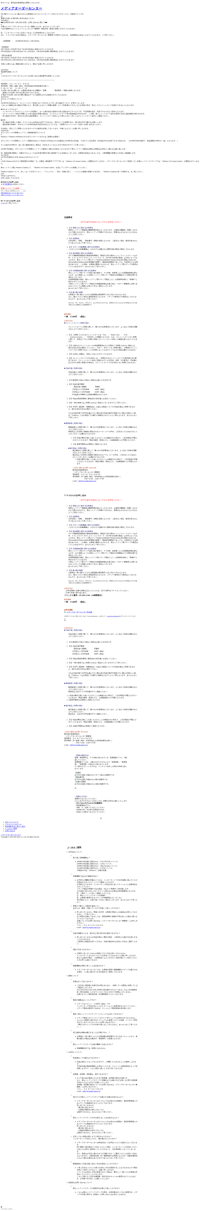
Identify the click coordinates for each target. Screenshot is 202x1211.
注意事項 (7, 184)
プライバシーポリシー (13, 824)
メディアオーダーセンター (21, 8)
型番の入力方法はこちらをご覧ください (12, 195)
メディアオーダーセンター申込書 (79, 612)
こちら (3, 203)
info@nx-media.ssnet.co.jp (87, 481)
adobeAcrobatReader (113, 616)
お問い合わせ (10, 831)
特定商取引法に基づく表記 (15, 826)
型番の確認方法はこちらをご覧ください (12, 193)
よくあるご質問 (11, 829)
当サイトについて (12, 822)
